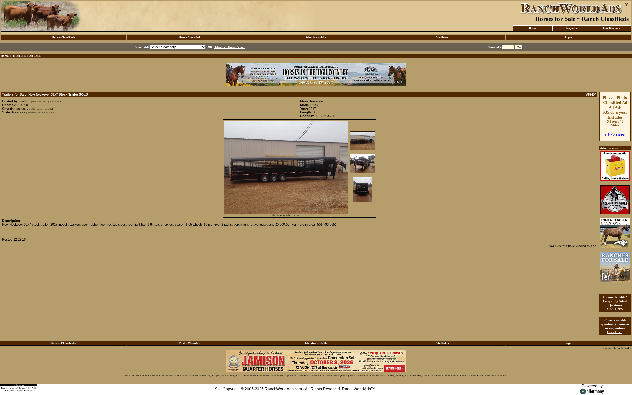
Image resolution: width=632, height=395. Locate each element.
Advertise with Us (316, 37)
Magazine (572, 28)
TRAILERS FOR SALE (27, 55)
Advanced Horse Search (229, 47)
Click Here (615, 135)
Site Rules (442, 37)
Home (532, 28)
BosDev (9, 390)
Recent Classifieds (63, 37)
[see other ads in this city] (39, 109)
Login (568, 37)
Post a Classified (189, 37)
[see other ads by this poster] (46, 101)
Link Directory (611, 28)
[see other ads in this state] (40, 112)
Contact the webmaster (617, 348)
